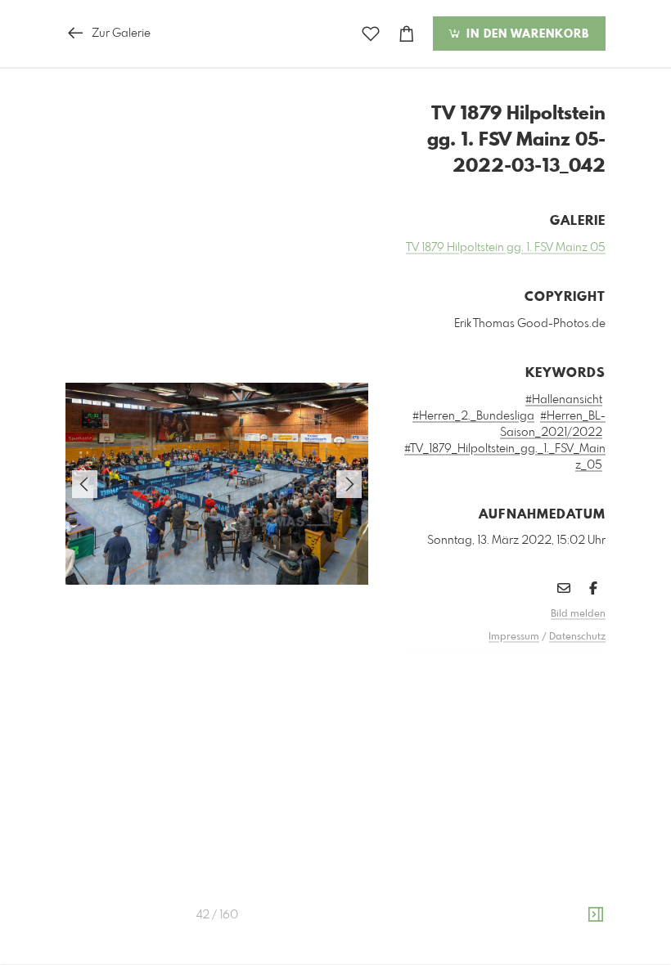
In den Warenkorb (525, 34)
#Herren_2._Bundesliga (473, 416)
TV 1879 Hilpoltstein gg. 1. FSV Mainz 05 (506, 248)
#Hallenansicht (563, 400)
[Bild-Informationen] (596, 915)
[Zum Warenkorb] (407, 34)
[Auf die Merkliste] (371, 34)
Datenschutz (577, 637)
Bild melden (578, 614)
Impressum (514, 637)
